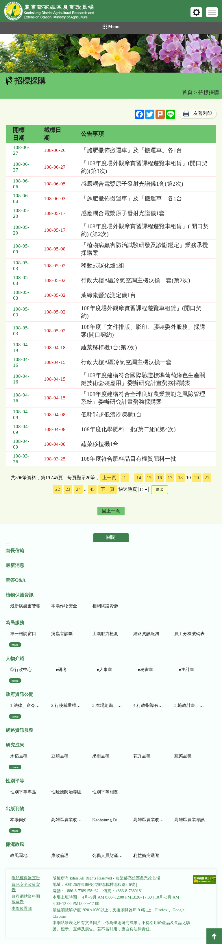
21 (207, 477)
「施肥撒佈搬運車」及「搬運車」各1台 (131, 150)
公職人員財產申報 (107, 855)
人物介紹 (15, 658)
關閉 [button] (111, 537)
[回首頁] (53, 12)
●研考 (59, 669)
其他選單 (196, 12)
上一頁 (109, 477)
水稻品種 (18, 756)
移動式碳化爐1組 (102, 265)
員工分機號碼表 (189, 633)
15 (149, 477)
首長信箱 (15, 550)
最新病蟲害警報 (25, 606)
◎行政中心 (21, 669)
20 (196, 477)
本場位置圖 (22, 908)
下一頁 (107, 489)
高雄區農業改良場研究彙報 (66, 819)
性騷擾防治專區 (66, 792)
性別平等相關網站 (107, 792)
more (15, 644)
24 (78, 489)
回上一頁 (111, 510)
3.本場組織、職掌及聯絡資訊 (107, 705)
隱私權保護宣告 (26, 878)
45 (92, 489)
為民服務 (15, 622)
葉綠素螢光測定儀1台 (108, 295)
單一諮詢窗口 (23, 633)
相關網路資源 (105, 606)
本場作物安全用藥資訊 (66, 606)
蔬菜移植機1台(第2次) (109, 347)
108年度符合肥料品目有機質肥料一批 (128, 459)
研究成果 (15, 744)
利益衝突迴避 (146, 855)
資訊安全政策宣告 (26, 887)
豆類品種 (60, 756)
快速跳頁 (128, 489)
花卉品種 (142, 756)
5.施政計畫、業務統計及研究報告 (189, 705)
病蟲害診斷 (62, 633)
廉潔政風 (15, 844)
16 (159, 477)
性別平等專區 (23, 792)
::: (3, 82)
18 (180, 477)
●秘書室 (143, 669)
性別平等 (15, 780)
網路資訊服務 (146, 633)
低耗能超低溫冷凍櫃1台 (111, 414)
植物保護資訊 (20, 594)
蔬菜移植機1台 (100, 444)
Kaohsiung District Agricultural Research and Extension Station (107, 820)
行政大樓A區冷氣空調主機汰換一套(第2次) (135, 280)
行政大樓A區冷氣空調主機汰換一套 (126, 362)
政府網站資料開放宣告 (26, 899)
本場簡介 (18, 819)
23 (68, 489)
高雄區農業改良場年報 (148, 819)
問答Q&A (16, 580)
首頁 (187, 92)
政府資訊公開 (20, 694)
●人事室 (102, 669)
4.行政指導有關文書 (148, 705)
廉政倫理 (60, 855)
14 (138, 477)
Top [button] (214, 936)
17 (170, 477)
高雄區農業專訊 (189, 819)
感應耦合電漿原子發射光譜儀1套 (123, 213)
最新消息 (15, 565)
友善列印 (202, 113)
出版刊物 (15, 808)
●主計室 (184, 669)
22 (57, 489)
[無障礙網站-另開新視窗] (205, 880)
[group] (111, 53)
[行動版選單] (212, 12)
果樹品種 (101, 756)
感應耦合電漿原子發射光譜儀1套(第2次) (132, 183)
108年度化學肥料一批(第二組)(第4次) (128, 429)
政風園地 (18, 855)
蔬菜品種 (183, 756)
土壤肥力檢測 (105, 633)
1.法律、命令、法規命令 (25, 705)
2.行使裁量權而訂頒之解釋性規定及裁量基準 (66, 705)
